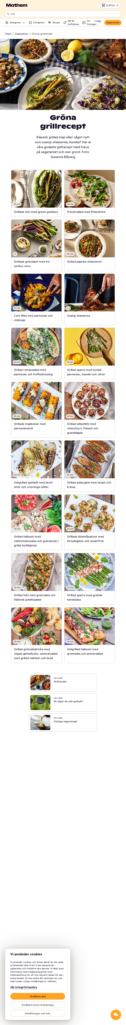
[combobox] (65, 14)
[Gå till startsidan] (16, 5)
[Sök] (8, 13)
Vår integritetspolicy (23, 987)
